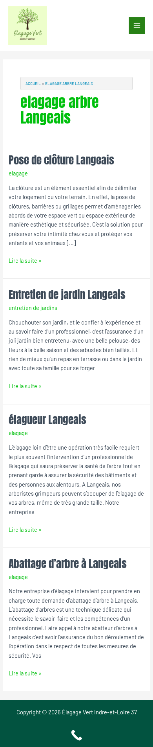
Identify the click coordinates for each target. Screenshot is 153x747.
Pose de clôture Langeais (61, 160)
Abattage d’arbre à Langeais (68, 563)
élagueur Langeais (47, 419)
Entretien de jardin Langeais (67, 294)
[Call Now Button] (76, 735)
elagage (18, 173)
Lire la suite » (25, 260)
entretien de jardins (33, 307)
